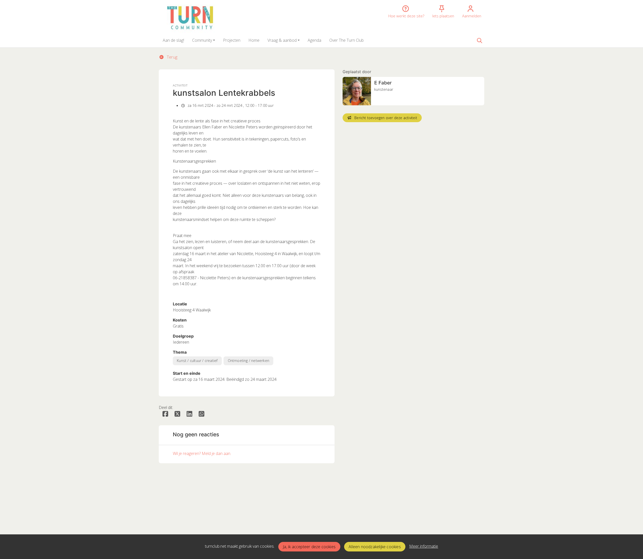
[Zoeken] (479, 40)
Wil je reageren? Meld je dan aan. (202, 453)
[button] (173, 40)
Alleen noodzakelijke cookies (375, 546)
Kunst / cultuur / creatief (197, 360)
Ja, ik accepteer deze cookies (309, 546)
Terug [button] (171, 57)
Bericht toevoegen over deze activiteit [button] (385, 117)
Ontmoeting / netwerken (248, 360)
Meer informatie (423, 546)
